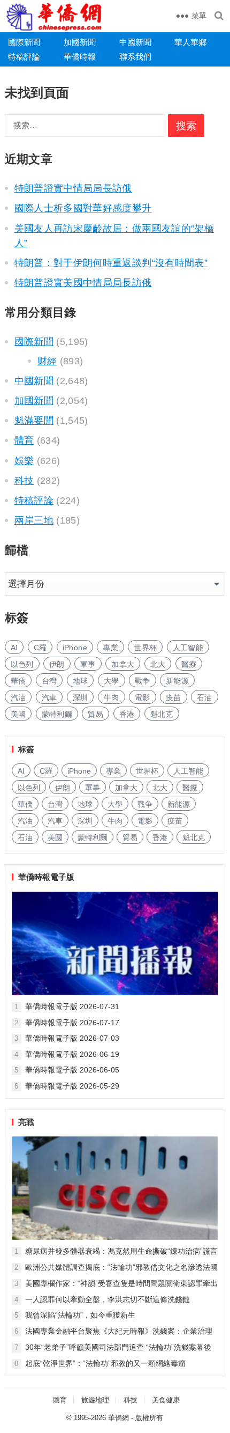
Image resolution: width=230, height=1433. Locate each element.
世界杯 (145, 647)
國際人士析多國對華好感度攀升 (83, 208)
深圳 (80, 697)
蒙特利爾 (57, 714)
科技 (24, 480)
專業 (110, 647)
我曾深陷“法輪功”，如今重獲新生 (80, 1315)
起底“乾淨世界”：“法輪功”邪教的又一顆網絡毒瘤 (105, 1363)
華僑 (18, 681)
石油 (204, 697)
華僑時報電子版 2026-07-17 (72, 1022)
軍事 (88, 664)
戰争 (142, 681)
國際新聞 (24, 42)
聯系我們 (135, 56)
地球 (80, 681)
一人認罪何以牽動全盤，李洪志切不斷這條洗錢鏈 (107, 1299)
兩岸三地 (33, 520)
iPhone (75, 647)
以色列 (22, 664)
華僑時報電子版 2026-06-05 (72, 1069)
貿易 (95, 714)
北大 (158, 664)
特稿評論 (24, 56)
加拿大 (122, 664)
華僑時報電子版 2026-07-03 (72, 1038)
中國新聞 (135, 42)
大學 (111, 681)
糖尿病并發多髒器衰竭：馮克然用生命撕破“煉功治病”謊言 (121, 1251)
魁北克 (161, 714)
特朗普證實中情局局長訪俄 (73, 188)
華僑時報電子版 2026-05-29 (72, 1086)
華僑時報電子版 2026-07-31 (72, 1006)
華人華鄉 (190, 42)
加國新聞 (80, 42)
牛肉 (111, 697)
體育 (24, 440)
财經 (47, 361)
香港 (127, 714)
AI (14, 647)
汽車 (49, 697)
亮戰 (26, 1122)
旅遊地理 (95, 1400)
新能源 (177, 681)
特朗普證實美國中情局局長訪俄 (83, 282)
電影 (142, 697)
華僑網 (118, 1418)
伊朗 (57, 664)
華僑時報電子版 (46, 876)
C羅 (40, 647)
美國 (18, 714)
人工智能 (188, 647)
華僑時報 (80, 56)
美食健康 (166, 1400)
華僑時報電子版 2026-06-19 (72, 1054)
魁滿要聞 (33, 420)
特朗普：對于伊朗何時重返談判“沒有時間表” (111, 263)
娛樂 (24, 460)
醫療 (189, 664)
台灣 (49, 681)
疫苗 (173, 697)
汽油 (18, 697)
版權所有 (149, 1418)
